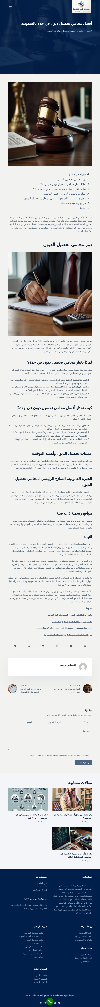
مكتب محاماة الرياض (34, 946)
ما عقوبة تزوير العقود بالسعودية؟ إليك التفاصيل (72, 621)
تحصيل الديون (41, 975)
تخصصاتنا (43, 887)
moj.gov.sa (68, 524)
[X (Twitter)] (71, 646)
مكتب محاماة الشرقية (33, 933)
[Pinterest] (57, 646)
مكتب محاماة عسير (34, 940)
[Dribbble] (45, 1003)
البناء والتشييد (86, 955)
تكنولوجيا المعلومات (83, 940)
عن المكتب (42, 883)
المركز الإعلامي (40, 890)
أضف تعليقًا (85, 731)
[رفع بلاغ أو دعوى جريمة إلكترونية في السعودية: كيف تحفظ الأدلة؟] (72, 838)
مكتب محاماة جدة (35, 943)
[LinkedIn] (43, 646)
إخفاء (73, 174)
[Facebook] (85, 646)
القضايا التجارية (85, 933)
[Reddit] (29, 646)
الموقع (29, 722)
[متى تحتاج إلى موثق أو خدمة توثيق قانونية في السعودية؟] (72, 799)
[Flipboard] (15, 646)
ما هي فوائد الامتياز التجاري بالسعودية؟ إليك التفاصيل (69, 615)
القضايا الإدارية (86, 962)
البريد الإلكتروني (54, 722)
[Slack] (41, 1003)
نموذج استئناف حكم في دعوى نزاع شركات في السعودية (68, 635)
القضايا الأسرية (40, 979)
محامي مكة (38, 957)
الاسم (87, 722)
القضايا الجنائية (40, 982)
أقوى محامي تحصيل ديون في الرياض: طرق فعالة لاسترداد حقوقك (64, 628)
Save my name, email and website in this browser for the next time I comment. (59, 755)
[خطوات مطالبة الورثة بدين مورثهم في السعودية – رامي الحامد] (28, 799)
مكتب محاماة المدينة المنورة (31, 936)
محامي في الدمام (35, 950)
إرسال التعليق (83, 762)
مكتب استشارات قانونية (33, 953)
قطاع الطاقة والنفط (83, 958)
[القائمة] (10, 6)
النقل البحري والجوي (83, 936)
